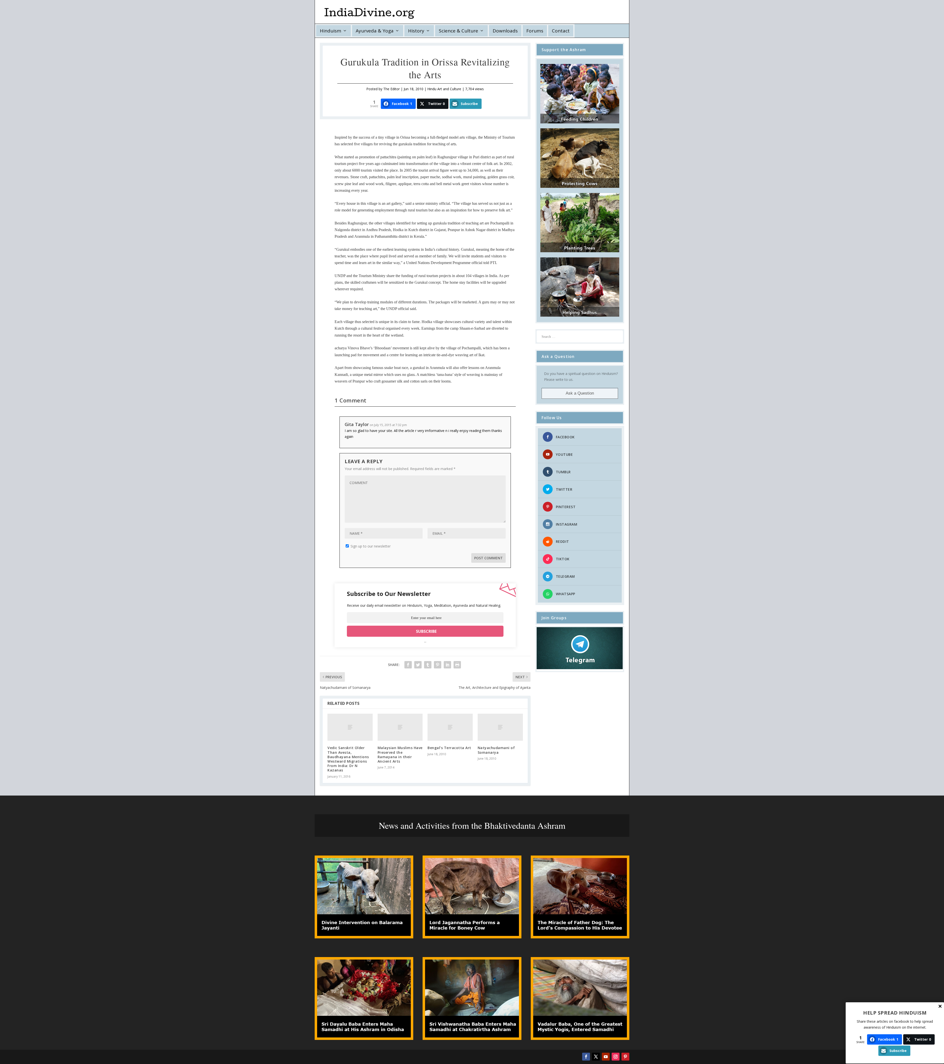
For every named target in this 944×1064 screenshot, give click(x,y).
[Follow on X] (596, 1057)
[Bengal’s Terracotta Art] (450, 727)
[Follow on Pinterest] (625, 1057)
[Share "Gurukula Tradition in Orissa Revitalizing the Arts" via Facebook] (408, 665)
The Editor (391, 89)
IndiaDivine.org (369, 14)
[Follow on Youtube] (606, 1057)
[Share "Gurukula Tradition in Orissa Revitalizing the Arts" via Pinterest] (437, 665)
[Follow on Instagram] (616, 1057)
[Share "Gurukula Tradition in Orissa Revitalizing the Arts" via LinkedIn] (447, 665)
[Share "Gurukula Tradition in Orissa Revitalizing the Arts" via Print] (457, 665)
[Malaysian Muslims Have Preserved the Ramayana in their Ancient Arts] (400, 727)
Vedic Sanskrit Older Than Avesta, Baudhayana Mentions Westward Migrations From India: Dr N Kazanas (348, 758)
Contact (561, 31)
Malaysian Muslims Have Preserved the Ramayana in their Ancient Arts (400, 754)
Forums (534, 31)
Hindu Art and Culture (444, 89)
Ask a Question (580, 393)
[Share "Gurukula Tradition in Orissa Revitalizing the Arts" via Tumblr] (428, 665)
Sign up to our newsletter (370, 546)
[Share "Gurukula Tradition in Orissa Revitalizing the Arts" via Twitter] (418, 665)
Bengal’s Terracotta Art (449, 747)
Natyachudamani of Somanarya (496, 749)
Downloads (505, 31)
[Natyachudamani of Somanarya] (500, 727)
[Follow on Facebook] (586, 1057)
